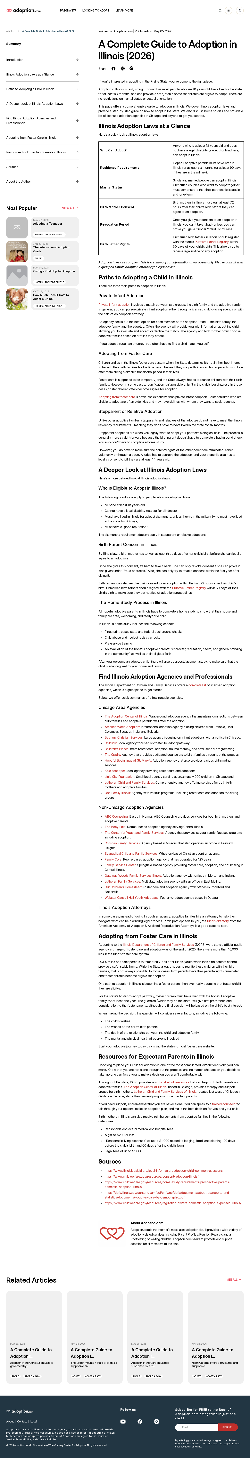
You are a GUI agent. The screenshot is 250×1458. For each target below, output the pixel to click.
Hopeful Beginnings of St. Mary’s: (128, 760)
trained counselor (224, 1104)
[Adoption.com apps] (228, 10)
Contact (22, 1421)
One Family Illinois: (118, 793)
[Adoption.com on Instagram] (156, 1421)
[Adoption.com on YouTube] (123, 1421)
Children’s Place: (116, 749)
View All (68, 208)
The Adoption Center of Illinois (126, 716)
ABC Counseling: (117, 816)
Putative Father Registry (212, 242)
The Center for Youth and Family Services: (134, 833)
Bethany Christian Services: (124, 737)
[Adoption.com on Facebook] (140, 1421)
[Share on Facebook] (113, 68)
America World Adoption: (122, 727)
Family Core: (113, 859)
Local (33, 1421)
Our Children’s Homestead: (123, 887)
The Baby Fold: (115, 827)
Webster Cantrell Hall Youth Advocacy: (132, 898)
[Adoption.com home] (23, 10)
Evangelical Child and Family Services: (131, 853)
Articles (10, 31)
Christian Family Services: (123, 843)
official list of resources (172, 1082)
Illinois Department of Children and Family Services (158, 945)
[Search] (220, 10)
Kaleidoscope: (115, 771)
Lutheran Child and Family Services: (130, 782)
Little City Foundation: (120, 777)
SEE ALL (232, 1279)
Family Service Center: (120, 865)
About (9, 1421)
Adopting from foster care (116, 397)
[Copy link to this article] (131, 68)
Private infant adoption (114, 305)
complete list (197, 685)
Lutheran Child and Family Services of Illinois (165, 1092)
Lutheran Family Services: (123, 881)
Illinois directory (218, 921)
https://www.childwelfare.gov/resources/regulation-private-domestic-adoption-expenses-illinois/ (173, 1203)
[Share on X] (123, 68)
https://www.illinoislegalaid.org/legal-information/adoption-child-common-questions (164, 1171)
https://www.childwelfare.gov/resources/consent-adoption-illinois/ (152, 1176)
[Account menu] (240, 10)
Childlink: (111, 743)
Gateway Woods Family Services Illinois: (133, 875)
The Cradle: (113, 755)
